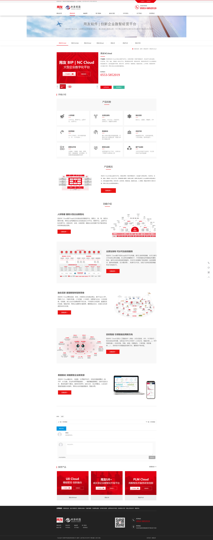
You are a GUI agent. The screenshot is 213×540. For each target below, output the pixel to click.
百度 (97, 537)
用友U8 (113, 43)
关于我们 (139, 13)
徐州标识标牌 (103, 508)
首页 (141, 49)
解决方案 (112, 13)
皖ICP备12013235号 (85, 537)
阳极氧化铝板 (81, 508)
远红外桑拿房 (73, 508)
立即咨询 (106, 87)
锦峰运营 (154, 537)
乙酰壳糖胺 (88, 508)
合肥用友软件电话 (112, 508)
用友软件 (72, 13)
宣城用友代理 (121, 508)
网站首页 (59, 13)
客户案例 (98, 13)
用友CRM (138, 43)
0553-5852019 (209, 263)
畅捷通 (85, 13)
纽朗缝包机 (66, 508)
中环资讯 (125, 13)
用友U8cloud (100, 43)
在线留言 (143, 1)
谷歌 (99, 537)
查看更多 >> (152, 466)
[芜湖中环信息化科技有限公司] (81, 7)
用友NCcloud (62, 43)
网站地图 (93, 537)
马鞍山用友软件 (130, 508)
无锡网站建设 (95, 508)
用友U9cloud (87, 43)
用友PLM (125, 43)
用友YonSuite (75, 43)
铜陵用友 (137, 508)
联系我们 (149, 1)
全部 (62, 416)
